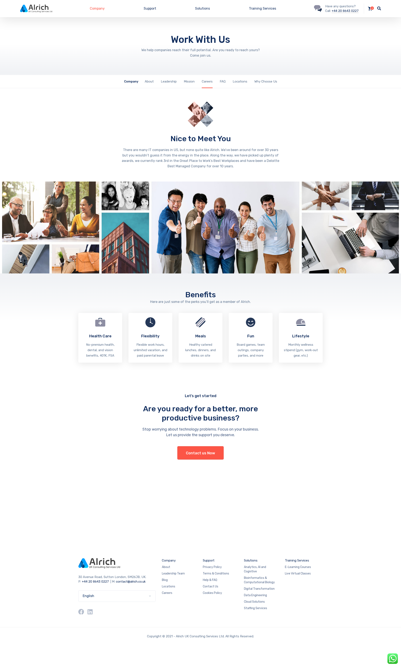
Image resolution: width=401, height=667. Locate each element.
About (149, 81)
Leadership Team (173, 573)
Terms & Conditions (216, 573)
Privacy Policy (212, 567)
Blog (165, 580)
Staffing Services (255, 608)
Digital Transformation (259, 589)
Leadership (169, 81)
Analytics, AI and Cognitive (255, 569)
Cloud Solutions (254, 601)
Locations (240, 81)
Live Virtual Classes (298, 573)
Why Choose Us (265, 81)
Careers (207, 81)
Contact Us (210, 586)
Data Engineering (255, 595)
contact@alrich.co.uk (131, 581)
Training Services (262, 8)
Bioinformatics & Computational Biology (259, 580)
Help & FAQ (210, 580)
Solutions (202, 8)
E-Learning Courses (298, 567)
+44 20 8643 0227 (345, 11)
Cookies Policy (212, 593)
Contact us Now (200, 453)
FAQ (223, 81)
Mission (189, 81)
